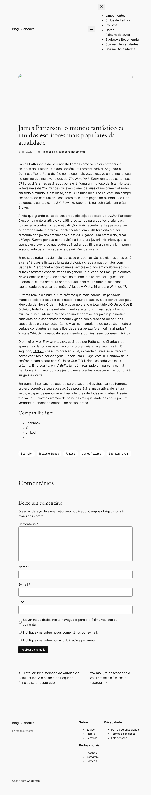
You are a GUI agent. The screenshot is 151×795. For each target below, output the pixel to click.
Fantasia (70, 453)
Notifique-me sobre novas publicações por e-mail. (60, 640)
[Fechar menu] (101, 7)
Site (21, 602)
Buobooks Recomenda (71, 151)
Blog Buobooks (23, 29)
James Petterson (92, 453)
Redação (47, 151)
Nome (24, 567)
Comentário (28, 524)
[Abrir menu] (91, 29)
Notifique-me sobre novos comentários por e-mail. (60, 632)
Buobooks (25, 282)
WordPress (33, 780)
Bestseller (27, 453)
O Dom (38, 351)
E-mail (24, 584)
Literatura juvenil (119, 453)
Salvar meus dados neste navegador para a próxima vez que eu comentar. (70, 622)
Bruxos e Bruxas (49, 453)
